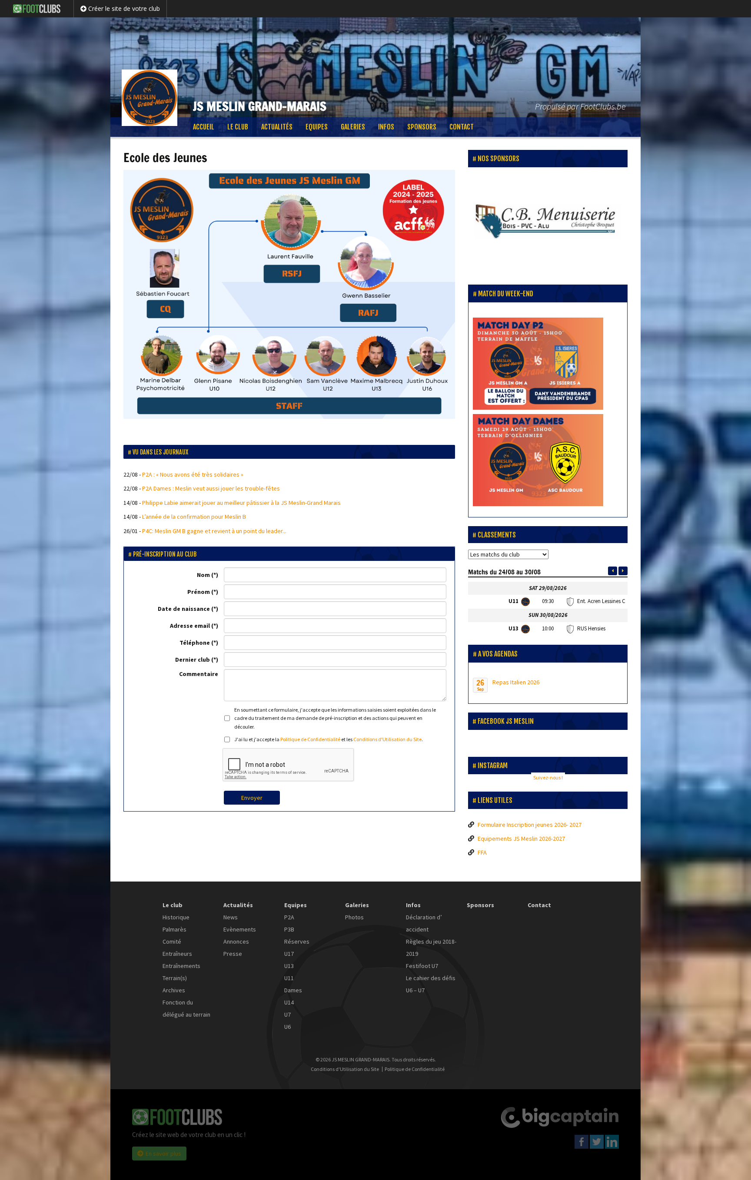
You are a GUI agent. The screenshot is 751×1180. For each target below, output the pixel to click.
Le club (237, 127)
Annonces (236, 941)
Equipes (317, 127)
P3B (289, 929)
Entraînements (181, 966)
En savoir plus (163, 1153)
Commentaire (198, 674)
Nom (203, 575)
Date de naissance (184, 609)
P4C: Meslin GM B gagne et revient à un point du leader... (214, 531)
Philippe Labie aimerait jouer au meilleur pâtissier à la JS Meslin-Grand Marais (241, 503)
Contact (461, 127)
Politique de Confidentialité (310, 739)
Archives (174, 990)
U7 (287, 1014)
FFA (482, 852)
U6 (287, 1027)
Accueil (203, 127)
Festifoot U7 (422, 966)
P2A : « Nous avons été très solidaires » (192, 474)
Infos (386, 127)
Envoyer (252, 798)
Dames (293, 990)
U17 (289, 954)
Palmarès (174, 929)
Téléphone (194, 642)
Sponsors (421, 127)
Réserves (296, 941)
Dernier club (192, 659)
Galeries (353, 127)
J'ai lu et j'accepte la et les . (328, 739)
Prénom (198, 592)
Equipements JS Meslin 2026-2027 (521, 838)
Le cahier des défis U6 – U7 (430, 984)
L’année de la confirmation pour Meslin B (194, 516)
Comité (172, 941)
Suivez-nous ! (548, 777)
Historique (176, 917)
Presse (232, 954)
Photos (354, 917)
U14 (289, 1002)
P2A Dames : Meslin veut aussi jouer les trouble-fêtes (211, 488)
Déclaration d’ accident (424, 923)
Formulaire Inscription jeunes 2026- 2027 (530, 825)
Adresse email (190, 626)
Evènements (239, 929)
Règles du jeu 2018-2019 (431, 948)
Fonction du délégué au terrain (186, 1008)
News (230, 917)
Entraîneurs (177, 954)
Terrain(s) (175, 978)
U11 (289, 978)
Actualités (276, 127)
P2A (289, 917)
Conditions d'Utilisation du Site (387, 739)
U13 (289, 966)
